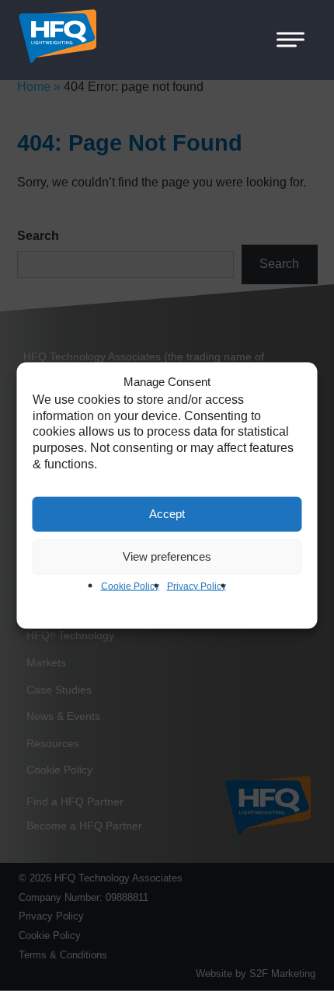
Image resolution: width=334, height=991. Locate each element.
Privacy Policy (196, 585)
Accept (167, 513)
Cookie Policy (130, 585)
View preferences (167, 556)
